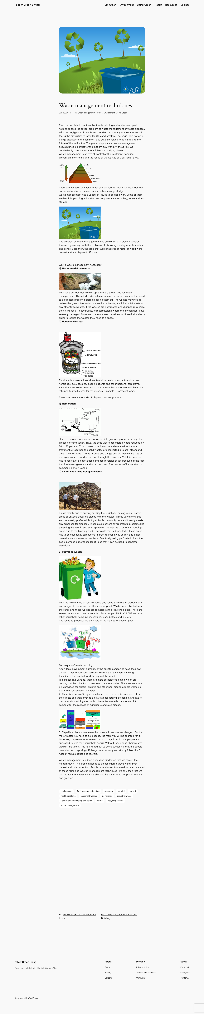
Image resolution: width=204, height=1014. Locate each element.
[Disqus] (102, 865)
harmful (121, 791)
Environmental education (88, 791)
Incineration (107, 796)
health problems (68, 796)
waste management (70, 805)
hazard (132, 791)
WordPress (33, 998)
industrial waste (124, 796)
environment (66, 791)
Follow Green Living (27, 4)
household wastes (88, 796)
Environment (109, 113)
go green (108, 791)
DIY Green (98, 113)
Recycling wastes (115, 800)
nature (100, 800)
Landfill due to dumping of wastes (76, 800)
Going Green (121, 113)
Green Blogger (84, 113)
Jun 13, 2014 (65, 113)
